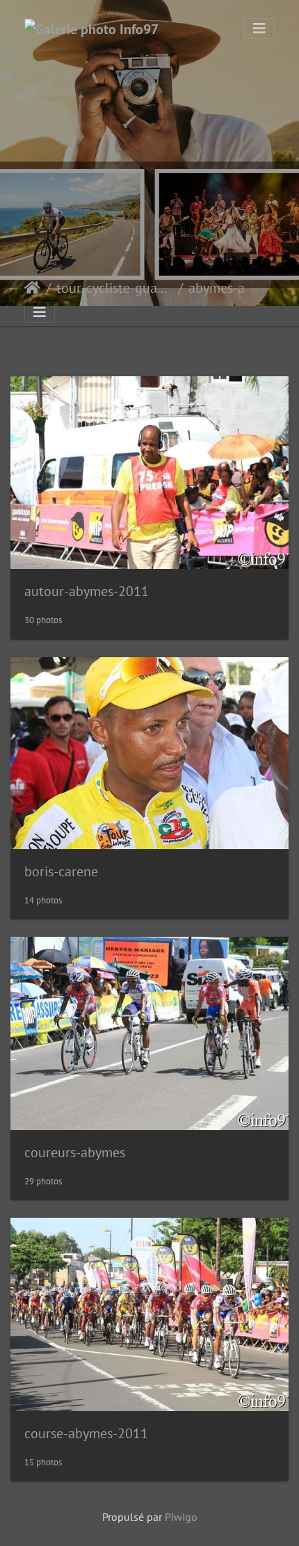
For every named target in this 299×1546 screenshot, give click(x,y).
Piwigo (181, 1517)
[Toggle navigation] (259, 28)
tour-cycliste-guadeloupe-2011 (114, 288)
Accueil (32, 287)
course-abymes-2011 (86, 1433)
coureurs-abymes (74, 1152)
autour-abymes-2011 (86, 591)
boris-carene (61, 871)
